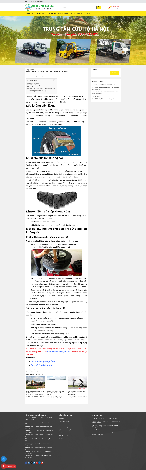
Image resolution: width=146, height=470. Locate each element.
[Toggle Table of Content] (53, 80)
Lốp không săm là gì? (33, 83)
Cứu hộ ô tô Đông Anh (42, 365)
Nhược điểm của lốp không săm (36, 86)
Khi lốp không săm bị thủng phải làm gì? (38, 90)
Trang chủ (29, 13)
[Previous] (5, 40)
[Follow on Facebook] (26, 462)
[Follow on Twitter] (34, 462)
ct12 (45, 76)
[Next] (140, 40)
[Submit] (98, 7)
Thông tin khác (77, 13)
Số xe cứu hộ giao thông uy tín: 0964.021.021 (104, 84)
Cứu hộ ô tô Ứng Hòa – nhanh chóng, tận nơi (104, 98)
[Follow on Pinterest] (37, 462)
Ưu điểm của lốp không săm (35, 85)
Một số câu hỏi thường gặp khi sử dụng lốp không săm (41, 88)
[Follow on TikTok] (31, 462)
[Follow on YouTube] (42, 462)
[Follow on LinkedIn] (39, 462)
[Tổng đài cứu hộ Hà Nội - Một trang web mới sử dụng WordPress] (42, 7)
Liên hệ (89, 13)
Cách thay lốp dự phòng (43, 361)
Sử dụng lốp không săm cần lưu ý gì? (38, 91)
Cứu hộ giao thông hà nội (58, 13)
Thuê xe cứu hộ (96, 96)
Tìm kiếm (94, 69)
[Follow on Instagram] (29, 462)
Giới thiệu (40, 13)
